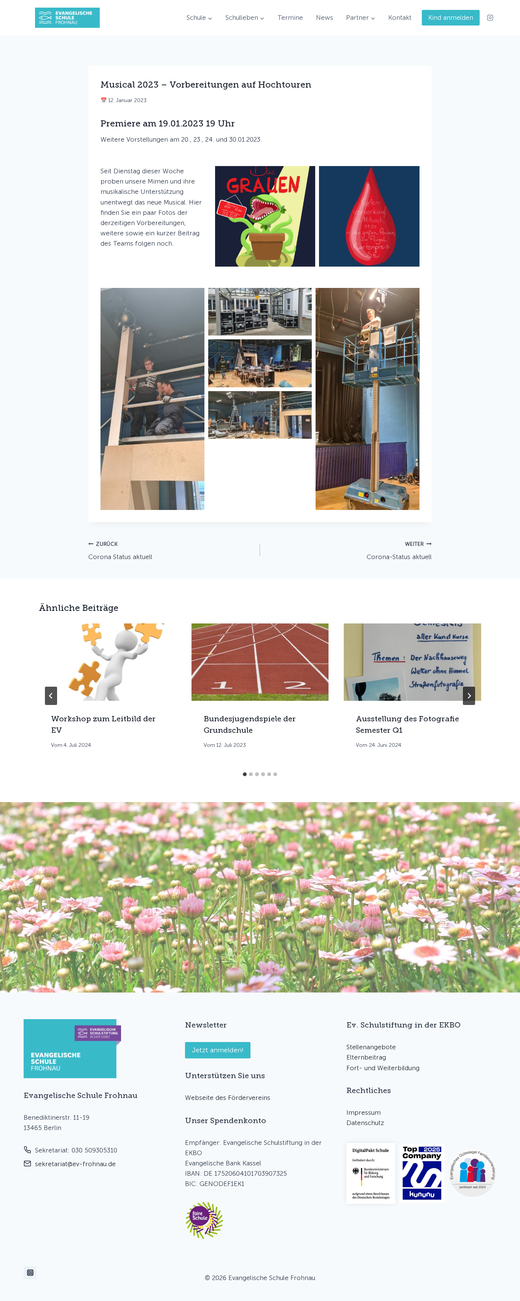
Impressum (363, 1112)
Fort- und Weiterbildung (383, 1068)
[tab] (245, 774)
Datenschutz (365, 1123)
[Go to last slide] (51, 696)
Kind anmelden (450, 17)
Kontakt (400, 17)
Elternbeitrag (366, 1057)
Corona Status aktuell (120, 551)
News (324, 17)
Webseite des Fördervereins (227, 1097)
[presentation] (107, 662)
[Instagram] (489, 17)
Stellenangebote (371, 1047)
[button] (265, 216)
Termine (290, 17)
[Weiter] (469, 696)
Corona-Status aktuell (399, 551)
